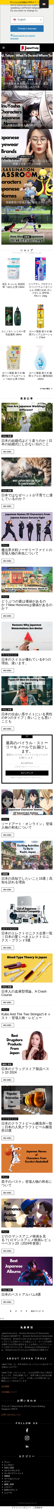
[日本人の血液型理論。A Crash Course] (27, 968)
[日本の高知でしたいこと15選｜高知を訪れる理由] (27, 855)
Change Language (27, 28)
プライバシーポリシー (21, 1508)
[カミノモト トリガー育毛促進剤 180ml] (13, 316)
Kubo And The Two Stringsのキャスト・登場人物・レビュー (26, 1016)
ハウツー (8, 1487)
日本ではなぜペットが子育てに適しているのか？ (27, 497)
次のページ (36, 1311)
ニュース (8, 1493)
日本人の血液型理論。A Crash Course (24, 993)
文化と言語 (7, 436)
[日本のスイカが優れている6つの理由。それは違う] (27, 636)
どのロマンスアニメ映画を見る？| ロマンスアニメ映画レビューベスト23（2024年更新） (26, 1239)
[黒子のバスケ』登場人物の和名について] (27, 1158)
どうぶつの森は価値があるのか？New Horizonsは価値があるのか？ (26, 604)
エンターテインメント (14, 1473)
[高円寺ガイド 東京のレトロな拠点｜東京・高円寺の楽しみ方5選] (27, 71)
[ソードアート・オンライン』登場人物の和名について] (27, 802)
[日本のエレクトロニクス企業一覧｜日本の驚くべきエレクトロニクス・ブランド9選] (27, 909)
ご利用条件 (38, 1508)
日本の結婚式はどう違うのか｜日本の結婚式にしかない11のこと (26, 442)
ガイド (23, 79)
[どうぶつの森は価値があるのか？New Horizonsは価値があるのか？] (27, 579)
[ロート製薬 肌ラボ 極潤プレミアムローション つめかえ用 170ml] (13, 358)
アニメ (27, 121)
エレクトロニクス (9, 929)
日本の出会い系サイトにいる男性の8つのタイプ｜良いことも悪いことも (26, 717)
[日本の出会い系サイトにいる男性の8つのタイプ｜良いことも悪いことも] (27, 690)
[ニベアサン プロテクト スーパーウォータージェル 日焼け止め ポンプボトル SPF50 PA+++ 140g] (40, 269)
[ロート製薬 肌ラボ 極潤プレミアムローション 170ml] (40, 316)
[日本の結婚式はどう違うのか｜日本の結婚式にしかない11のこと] (27, 417)
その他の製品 (45, 388)
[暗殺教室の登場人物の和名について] (27, 187)
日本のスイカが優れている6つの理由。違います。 (26, 661)
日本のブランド (27, 156)
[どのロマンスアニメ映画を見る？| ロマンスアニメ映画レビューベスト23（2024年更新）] (27, 1213)
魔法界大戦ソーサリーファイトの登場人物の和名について (26, 551)
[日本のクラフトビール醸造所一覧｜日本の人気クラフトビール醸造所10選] (27, 1100)
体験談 (31, 79)
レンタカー (9, 1465)
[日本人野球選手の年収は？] (27, 225)
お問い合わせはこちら (11, 1414)
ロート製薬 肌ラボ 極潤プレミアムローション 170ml (40, 334)
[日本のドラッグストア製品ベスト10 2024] (27, 1045)
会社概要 (5, 1386)
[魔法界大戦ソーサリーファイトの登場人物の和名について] (27, 526)
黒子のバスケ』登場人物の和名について (26, 1183)
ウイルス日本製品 (19, 2)
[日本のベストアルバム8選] (27, 1271)
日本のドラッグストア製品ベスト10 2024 (25, 1070)
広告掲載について (9, 1392)
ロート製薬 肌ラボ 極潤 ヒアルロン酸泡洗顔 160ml (40, 376)
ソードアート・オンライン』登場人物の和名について (26, 825)
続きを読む (7, 451)
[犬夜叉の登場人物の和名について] (27, 110)
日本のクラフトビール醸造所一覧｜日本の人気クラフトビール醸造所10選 (26, 1127)
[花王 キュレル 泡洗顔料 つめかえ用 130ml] (13, 269)
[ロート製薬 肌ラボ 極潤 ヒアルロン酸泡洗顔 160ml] (40, 358)
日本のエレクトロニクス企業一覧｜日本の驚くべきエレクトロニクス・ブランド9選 (26, 936)
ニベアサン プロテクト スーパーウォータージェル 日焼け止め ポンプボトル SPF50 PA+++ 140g (40, 290)
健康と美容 (7, 1064)
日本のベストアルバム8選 (21, 1294)
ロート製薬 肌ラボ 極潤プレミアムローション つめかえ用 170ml (13, 376)
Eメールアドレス (27, 763)
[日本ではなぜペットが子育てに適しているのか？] (27, 471)
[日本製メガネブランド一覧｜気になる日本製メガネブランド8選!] (27, 148)
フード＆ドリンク (9, 655)
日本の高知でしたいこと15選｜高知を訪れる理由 (26, 880)
